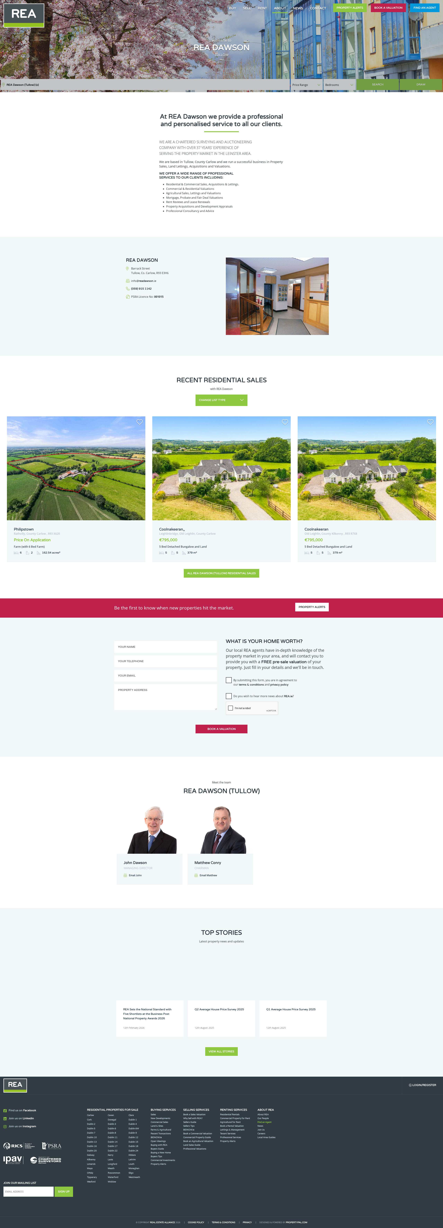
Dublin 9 (133, 1133)
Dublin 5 (91, 1128)
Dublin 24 (133, 1151)
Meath (111, 1168)
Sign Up (64, 1191)
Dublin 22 (112, 1151)
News (298, 8)
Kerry (110, 1155)
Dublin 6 (112, 1128)
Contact (318, 8)
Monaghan (134, 1168)
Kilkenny (91, 1159)
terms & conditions (251, 684)
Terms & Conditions (223, 1222)
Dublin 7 (91, 1133)
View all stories (221, 1051)
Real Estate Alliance (162, 1222)
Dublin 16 (92, 1146)
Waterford (113, 1177)
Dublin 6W (134, 1128)
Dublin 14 (112, 1142)
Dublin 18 (133, 1146)
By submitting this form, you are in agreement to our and (265, 682)
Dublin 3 (112, 1124)
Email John (135, 875)
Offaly (90, 1173)
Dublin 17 (112, 1146)
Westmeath (134, 1177)
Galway (90, 1155)
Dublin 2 (91, 1124)
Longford (112, 1164)
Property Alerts (350, 8)
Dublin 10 (92, 1137)
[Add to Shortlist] (139, 422)
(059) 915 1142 (141, 288)
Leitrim (132, 1159)
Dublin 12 (133, 1137)
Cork (89, 1120)
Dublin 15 (133, 1142)
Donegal (112, 1120)
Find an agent (425, 8)
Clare (131, 1115)
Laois (110, 1159)
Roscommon (114, 1173)
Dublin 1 (133, 1120)
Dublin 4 (133, 1124)
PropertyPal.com (296, 1222)
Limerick (91, 1164)
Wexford (91, 1182)
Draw (421, 84)
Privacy (247, 1222)
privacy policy (279, 684)
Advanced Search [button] (427, 82)
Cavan (111, 1115)
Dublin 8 (112, 1133)
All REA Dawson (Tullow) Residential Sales (221, 573)
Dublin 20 (92, 1151)
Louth (131, 1164)
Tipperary (92, 1177)
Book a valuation (388, 8)
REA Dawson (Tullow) (23, 84)
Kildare (132, 1155)
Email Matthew (208, 875)
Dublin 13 (92, 1142)
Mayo (90, 1168)
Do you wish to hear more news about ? (263, 696)
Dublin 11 (112, 1137)
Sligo (131, 1173)
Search (377, 84)
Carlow (90, 1115)
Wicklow (112, 1182)
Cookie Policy (196, 1222)
